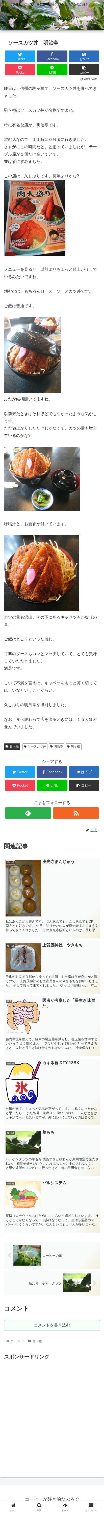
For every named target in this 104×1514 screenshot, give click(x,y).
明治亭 (58, 746)
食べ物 (14, 746)
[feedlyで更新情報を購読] (28, 813)
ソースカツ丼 (37, 746)
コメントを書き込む (52, 1325)
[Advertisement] (52, 1413)
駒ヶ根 (75, 746)
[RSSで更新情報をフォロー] (76, 813)
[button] (93, 842)
